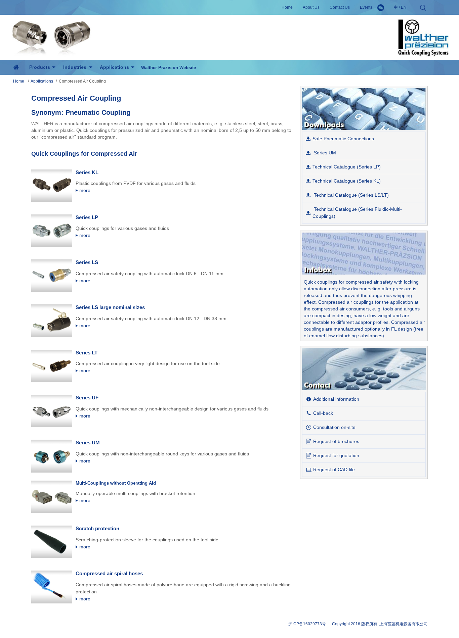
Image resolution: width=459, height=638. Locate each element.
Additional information (336, 399)
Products (39, 67)
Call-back (323, 413)
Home (287, 7)
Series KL (87, 172)
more (84, 190)
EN (404, 7)
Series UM (88, 442)
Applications (42, 81)
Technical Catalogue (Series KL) (346, 181)
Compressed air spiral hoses (109, 573)
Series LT (86, 352)
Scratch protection (97, 528)
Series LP (87, 217)
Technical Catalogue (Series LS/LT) (350, 195)
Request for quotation (336, 455)
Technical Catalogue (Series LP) (346, 166)
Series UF (87, 397)
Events (366, 7)
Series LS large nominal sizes (110, 307)
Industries (74, 67)
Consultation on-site (334, 427)
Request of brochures (336, 441)
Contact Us (340, 7)
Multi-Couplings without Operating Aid (116, 483)
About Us (311, 7)
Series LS (87, 262)
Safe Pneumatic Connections (343, 138)
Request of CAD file (334, 469)
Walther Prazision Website (168, 67)
